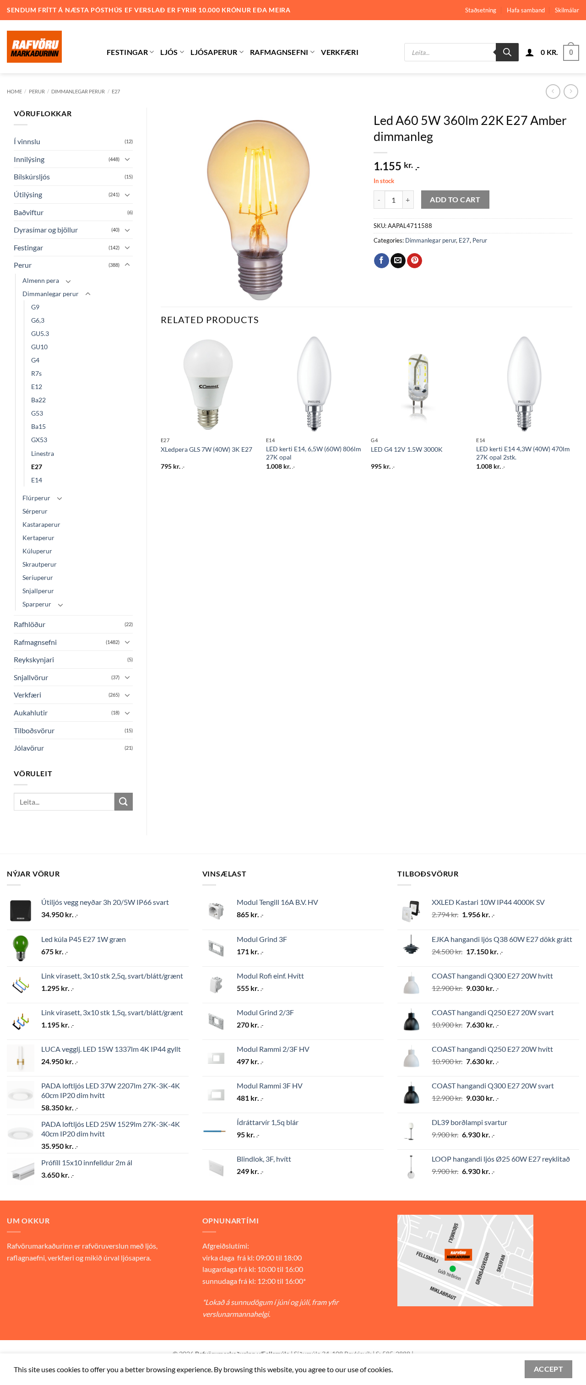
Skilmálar (567, 10)
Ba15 (38, 426)
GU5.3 (40, 333)
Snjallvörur (31, 677)
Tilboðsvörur (34, 730)
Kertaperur (38, 537)
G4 (35, 360)
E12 (36, 386)
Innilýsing (29, 159)
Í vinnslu (27, 141)
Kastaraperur (41, 524)
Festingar (127, 52)
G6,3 (37, 320)
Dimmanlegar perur (78, 91)
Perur (37, 91)
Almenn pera (40, 280)
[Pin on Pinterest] (414, 261)
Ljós (169, 52)
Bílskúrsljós (32, 176)
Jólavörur (29, 747)
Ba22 (38, 400)
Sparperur (36, 604)
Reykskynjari (34, 659)
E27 (116, 91)
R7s (36, 373)
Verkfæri (339, 52)
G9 (35, 307)
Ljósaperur (213, 52)
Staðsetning (480, 10)
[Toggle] (127, 158)
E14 (36, 480)
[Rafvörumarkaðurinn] (50, 47)
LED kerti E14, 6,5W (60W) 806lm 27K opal (313, 453)
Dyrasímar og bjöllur (46, 229)
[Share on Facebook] (381, 261)
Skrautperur (39, 564)
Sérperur (35, 511)
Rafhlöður (29, 624)
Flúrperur (36, 498)
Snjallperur (38, 591)
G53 (37, 413)
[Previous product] (571, 91)
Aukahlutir (31, 712)
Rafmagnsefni (279, 52)
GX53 (39, 440)
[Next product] (553, 91)
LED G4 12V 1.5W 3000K (407, 449)
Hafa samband (526, 10)
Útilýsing (28, 194)
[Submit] (123, 802)
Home (14, 91)
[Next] (572, 411)
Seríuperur (37, 577)
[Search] (507, 52)
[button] (529, 52)
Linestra (42, 453)
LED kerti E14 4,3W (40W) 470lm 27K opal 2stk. (523, 453)
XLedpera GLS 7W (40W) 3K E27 (206, 449)
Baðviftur (28, 212)
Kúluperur (37, 551)
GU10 (39, 347)
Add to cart (455, 199)
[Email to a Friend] (398, 261)
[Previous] (161, 411)
